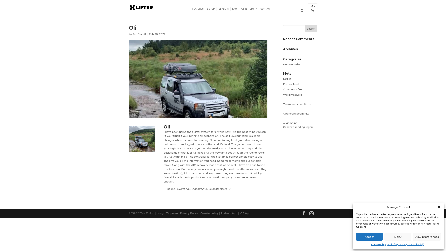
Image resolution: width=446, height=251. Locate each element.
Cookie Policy (378, 244)
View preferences (427, 236)
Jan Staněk (140, 34)
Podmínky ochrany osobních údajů (405, 244)
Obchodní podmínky (296, 113)
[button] (439, 207)
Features (197, 9)
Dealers (223, 9)
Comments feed (293, 89)
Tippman (172, 213)
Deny (397, 236)
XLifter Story (249, 9)
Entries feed (291, 84)
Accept (369, 236)
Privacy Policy (189, 213)
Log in (287, 78)
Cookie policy (209, 213)
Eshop (211, 9)
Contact (265, 9)
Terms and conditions (297, 104)
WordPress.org (292, 94)
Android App (229, 213)
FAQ (234, 9)
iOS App (245, 213)
